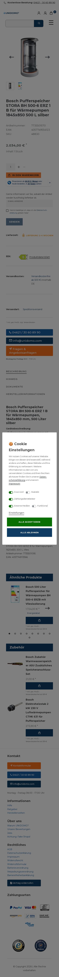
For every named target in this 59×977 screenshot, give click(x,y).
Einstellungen (16, 512)
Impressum (14, 483)
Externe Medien (22, 505)
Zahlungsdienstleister (24, 499)
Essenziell (19, 492)
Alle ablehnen (29, 532)
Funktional (42, 505)
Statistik (35, 492)
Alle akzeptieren (29, 522)
